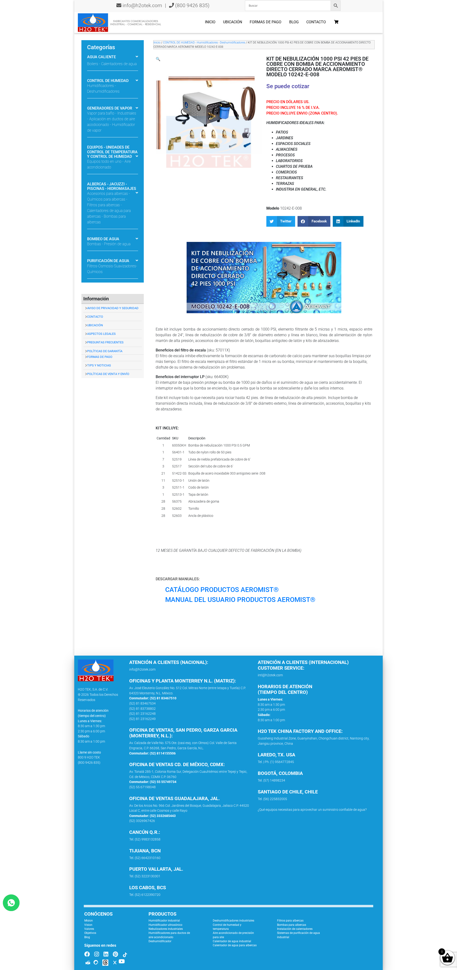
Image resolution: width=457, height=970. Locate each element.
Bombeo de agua (103, 239)
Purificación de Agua (108, 261)
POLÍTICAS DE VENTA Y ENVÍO (108, 374)
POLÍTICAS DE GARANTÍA (104, 351)
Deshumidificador (160, 941)
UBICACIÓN (95, 325)
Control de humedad (108, 80)
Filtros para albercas (290, 920)
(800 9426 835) (191, 5)
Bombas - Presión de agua (108, 244)
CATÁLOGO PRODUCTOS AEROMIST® (222, 590)
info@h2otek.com (142, 5)
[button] (158, 59)
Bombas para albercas (291, 925)
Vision (88, 925)
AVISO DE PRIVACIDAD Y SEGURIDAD (113, 308)
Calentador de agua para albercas (235, 945)
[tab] (112, 57)
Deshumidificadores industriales (233, 920)
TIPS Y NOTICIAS (99, 365)
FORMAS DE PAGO (99, 357)
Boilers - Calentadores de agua (112, 64)
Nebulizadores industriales (166, 929)
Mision (88, 920)
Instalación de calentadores (295, 929)
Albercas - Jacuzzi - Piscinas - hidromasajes (111, 186)
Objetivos (90, 933)
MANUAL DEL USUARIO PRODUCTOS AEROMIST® (240, 600)
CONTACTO (95, 316)
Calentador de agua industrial (232, 941)
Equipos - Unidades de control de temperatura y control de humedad (112, 151)
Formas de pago (265, 22)
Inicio (210, 22)
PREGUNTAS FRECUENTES (105, 342)
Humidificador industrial (164, 920)
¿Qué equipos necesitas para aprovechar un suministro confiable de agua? (312, 810)
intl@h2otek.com (270, 675)
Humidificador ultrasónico (165, 925)
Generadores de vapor (109, 108)
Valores (89, 929)
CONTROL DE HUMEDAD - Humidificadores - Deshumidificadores (204, 42)
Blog (294, 22)
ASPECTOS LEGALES (101, 334)
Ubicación (232, 22)
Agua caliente (101, 57)
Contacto (316, 22)
